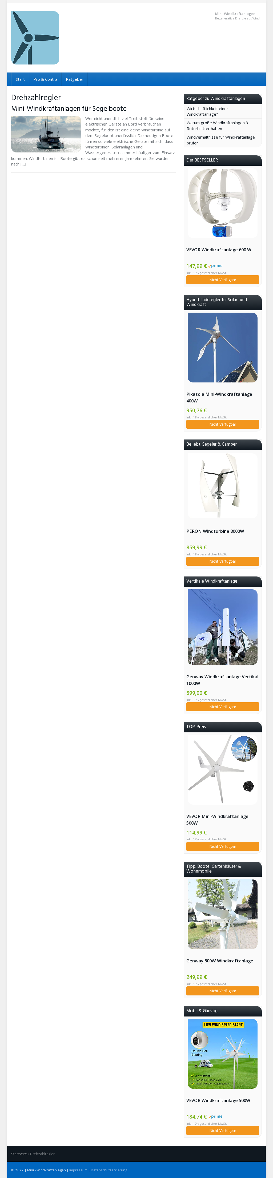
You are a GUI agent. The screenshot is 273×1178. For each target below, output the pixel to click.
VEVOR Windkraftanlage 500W (218, 1100)
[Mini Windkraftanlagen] (50, 37)
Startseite (19, 1153)
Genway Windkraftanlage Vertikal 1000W (222, 679)
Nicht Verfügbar (222, 279)
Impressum (78, 1170)
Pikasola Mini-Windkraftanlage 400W (219, 397)
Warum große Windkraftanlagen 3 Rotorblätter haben (217, 125)
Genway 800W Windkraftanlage (219, 961)
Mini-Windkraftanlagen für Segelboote (69, 109)
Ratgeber (74, 79)
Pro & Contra (45, 79)
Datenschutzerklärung (109, 1170)
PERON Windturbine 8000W (215, 531)
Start (20, 79)
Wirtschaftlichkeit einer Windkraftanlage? (207, 111)
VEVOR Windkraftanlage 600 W (218, 250)
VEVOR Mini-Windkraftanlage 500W (217, 819)
